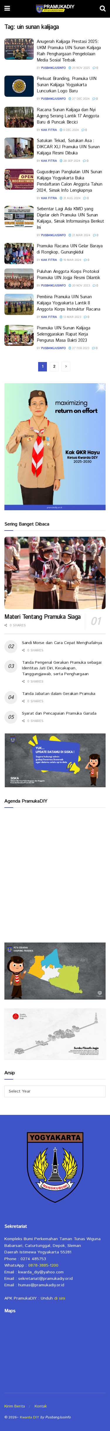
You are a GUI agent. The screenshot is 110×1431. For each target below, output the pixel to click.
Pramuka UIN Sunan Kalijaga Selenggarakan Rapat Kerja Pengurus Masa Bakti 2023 (63, 334)
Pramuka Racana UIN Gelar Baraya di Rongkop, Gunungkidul (70, 249)
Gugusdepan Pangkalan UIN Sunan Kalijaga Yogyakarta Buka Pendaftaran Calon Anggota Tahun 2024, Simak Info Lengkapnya (69, 181)
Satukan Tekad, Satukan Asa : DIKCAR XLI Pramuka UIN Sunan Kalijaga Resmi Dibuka (68, 147)
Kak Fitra (49, 130)
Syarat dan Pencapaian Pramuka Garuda (59, 713)
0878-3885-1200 (43, 1265)
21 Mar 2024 (80, 235)
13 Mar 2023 (71, 317)
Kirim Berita (14, 1406)
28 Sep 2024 (71, 161)
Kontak (41, 1406)
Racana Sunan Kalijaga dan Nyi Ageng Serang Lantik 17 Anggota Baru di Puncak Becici (68, 116)
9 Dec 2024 (70, 130)
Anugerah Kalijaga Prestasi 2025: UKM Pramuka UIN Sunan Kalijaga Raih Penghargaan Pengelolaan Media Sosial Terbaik (69, 51)
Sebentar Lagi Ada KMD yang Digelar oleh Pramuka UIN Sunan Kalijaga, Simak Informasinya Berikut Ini (70, 218)
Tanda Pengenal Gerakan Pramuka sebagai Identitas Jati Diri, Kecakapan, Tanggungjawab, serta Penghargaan (61, 668)
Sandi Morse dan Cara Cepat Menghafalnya (62, 643)
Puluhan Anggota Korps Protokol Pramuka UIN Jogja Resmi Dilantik (68, 274)
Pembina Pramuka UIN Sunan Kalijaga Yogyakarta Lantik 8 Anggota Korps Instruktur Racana (68, 303)
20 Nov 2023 (80, 285)
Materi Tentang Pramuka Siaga (42, 617)
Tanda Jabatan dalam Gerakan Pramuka (58, 694)
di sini (59, 1298)
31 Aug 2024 (71, 198)
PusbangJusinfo (53, 68)
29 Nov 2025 (80, 68)
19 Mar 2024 (71, 260)
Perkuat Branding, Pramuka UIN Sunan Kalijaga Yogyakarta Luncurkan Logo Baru (66, 85)
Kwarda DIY (29, 1417)
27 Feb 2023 (80, 348)
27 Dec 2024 (80, 99)
